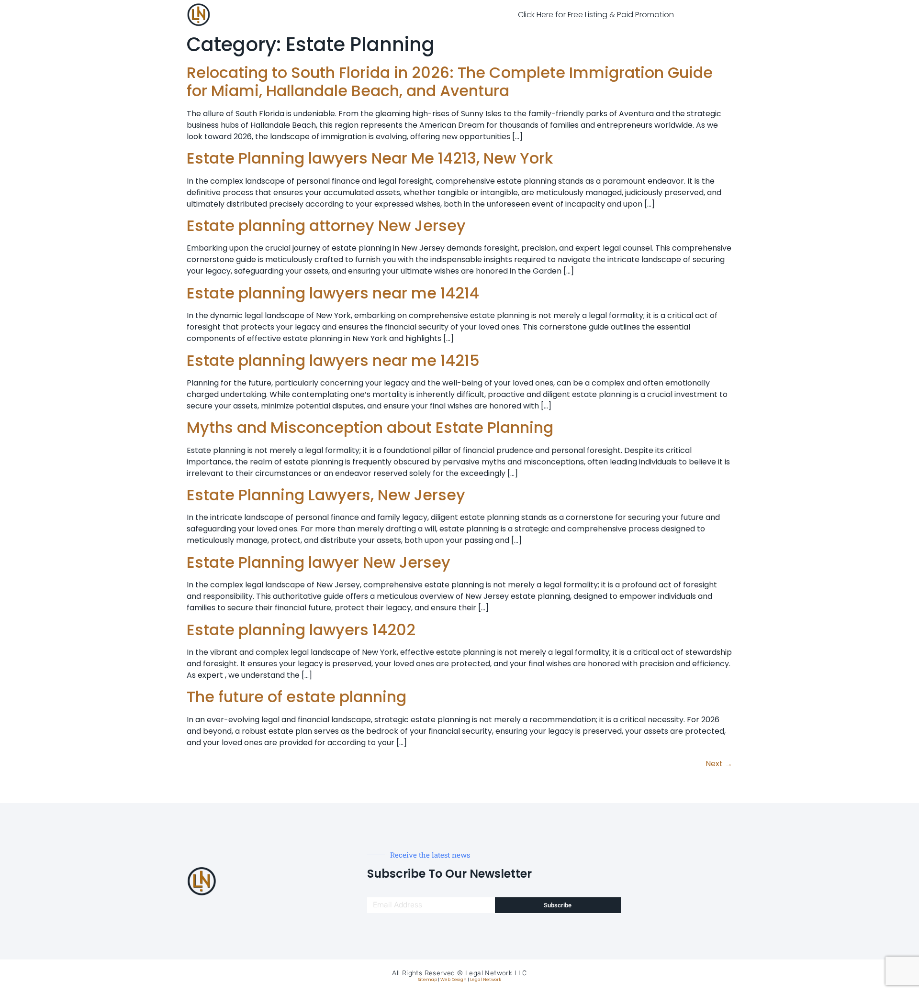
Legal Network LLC (496, 973)
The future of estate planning (296, 696)
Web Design (453, 979)
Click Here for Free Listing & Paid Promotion (596, 14)
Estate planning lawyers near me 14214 (333, 293)
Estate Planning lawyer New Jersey (318, 562)
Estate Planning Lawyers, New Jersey (326, 495)
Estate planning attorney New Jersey (326, 225)
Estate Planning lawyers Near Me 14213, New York (370, 158)
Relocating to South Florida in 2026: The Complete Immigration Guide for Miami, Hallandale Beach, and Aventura (450, 81)
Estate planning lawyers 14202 (301, 629)
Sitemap (427, 979)
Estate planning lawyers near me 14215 (333, 360)
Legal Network (485, 979)
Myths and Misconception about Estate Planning (370, 427)
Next (719, 763)
